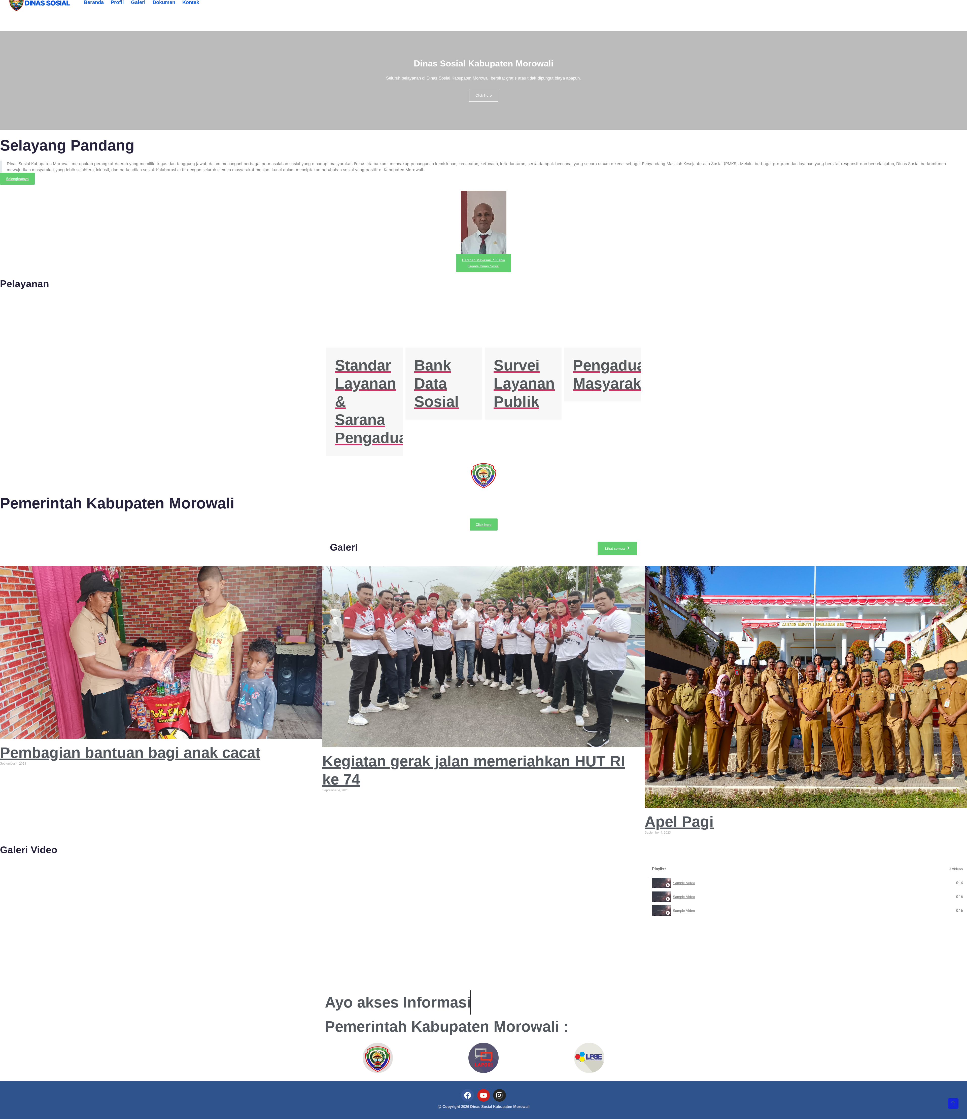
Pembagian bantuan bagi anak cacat (130, 752)
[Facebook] (467, 1095)
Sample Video (684, 883)
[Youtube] (483, 1095)
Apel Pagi (679, 821)
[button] (17, 179)
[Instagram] (499, 1095)
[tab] (807, 883)
